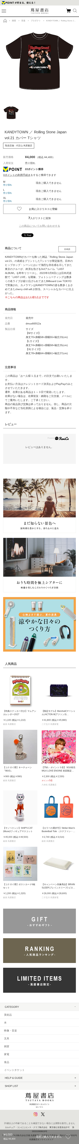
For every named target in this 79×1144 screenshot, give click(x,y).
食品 (6, 1062)
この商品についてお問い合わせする (39, 225)
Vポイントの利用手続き (16, 175)
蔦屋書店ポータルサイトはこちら (39, 1105)
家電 (6, 1054)
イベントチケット (14, 1070)
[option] (39, 61)
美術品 (8, 1014)
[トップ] (5, 20)
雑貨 (6, 1046)
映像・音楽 (10, 1030)
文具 (6, 1038)
